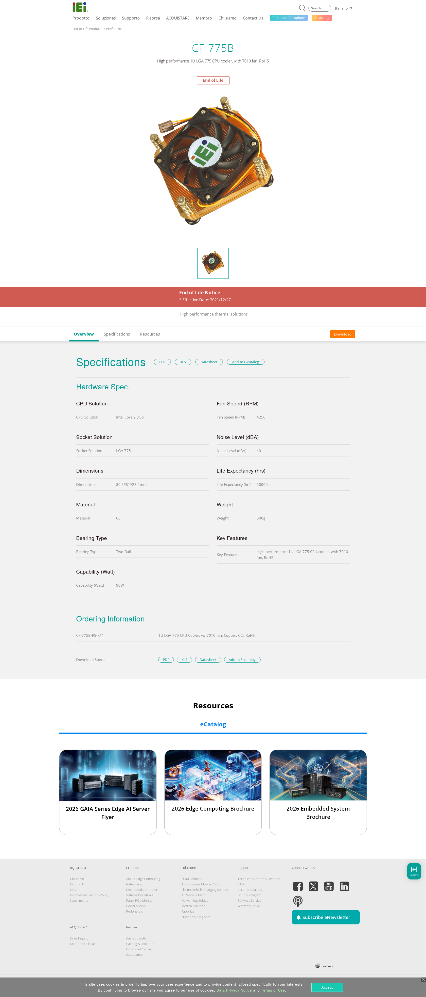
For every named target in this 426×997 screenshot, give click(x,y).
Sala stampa (134, 954)
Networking (134, 884)
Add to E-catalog (245, 361)
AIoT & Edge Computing (143, 879)
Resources (150, 334)
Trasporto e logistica (196, 917)
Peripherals (134, 911)
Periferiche (114, 28)
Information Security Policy (89, 895)
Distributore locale (83, 943)
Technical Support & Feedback (259, 879)
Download (343, 334)
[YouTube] (329, 883)
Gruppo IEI (77, 884)
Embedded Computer (141, 889)
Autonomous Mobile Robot (201, 884)
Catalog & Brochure (140, 943)
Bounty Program (249, 895)
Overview (84, 334)
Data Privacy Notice (234, 990)
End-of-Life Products (87, 28)
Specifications (117, 334)
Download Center (138, 949)
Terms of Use (273, 990)
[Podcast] (298, 898)
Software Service (249, 900)
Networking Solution (196, 900)
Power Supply (136, 906)
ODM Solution (191, 879)
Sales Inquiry (79, 938)
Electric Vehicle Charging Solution (205, 889)
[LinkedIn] (344, 883)
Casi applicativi (136, 938)
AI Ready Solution (194, 895)
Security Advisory (250, 889)
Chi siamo (77, 879)
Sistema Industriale (139, 895)
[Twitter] (313, 883)
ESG (73, 889)
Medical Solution (193, 906)
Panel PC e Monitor (140, 900)
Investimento (79, 900)
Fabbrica (187, 911)
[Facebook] (298, 883)
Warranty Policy (249, 906)
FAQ (241, 884)
